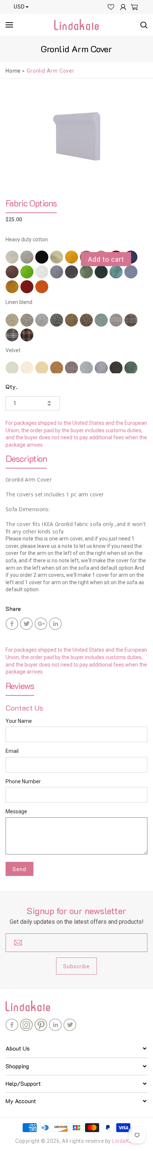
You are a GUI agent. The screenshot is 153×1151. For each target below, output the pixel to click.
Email (12, 751)
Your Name (19, 721)
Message (16, 811)
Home (13, 71)
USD (19, 7)
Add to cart (106, 259)
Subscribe (76, 966)
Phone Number (23, 781)
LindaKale (124, 1141)
